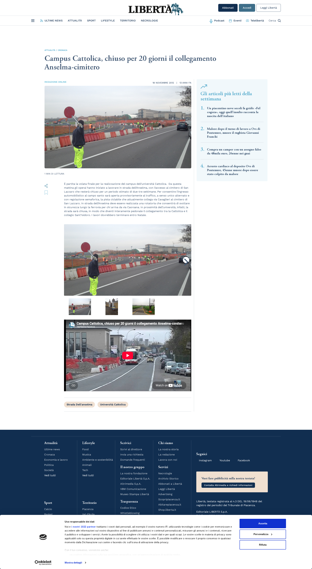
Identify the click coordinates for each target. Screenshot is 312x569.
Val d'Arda (88, 514)
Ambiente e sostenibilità (97, 459)
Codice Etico (128, 507)
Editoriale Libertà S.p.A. (135, 478)
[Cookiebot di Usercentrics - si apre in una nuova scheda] (43, 562)
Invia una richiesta (131, 454)
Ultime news (52, 449)
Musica (86, 454)
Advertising (165, 494)
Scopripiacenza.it (169, 499)
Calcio (48, 509)
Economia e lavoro (56, 459)
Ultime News (54, 20)
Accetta (262, 523)
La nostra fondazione (133, 473)
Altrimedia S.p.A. (130, 483)
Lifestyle (108, 20)
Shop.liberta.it (167, 509)
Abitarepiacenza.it (169, 504)
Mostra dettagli (73, 562)
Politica (49, 464)
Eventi (237, 20)
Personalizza (261, 534)
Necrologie (149, 20)
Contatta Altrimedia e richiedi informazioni (228, 485)
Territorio (128, 20)
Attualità (75, 20)
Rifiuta (263, 544)
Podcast (219, 20)
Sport (91, 20)
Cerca (272, 20)
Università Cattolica (113, 404)
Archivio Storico (168, 478)
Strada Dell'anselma (79, 404)
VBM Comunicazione (133, 489)
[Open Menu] (32, 20)
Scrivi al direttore (131, 449)
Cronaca (62, 50)
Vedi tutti (50, 475)
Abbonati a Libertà (170, 483)
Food (85, 449)
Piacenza (87, 509)
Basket (48, 514)
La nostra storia (168, 449)
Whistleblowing (130, 513)
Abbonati (228, 7)
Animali (87, 464)
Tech (85, 470)
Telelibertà (257, 20)
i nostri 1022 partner (83, 526)
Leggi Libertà (268, 7)
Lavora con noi (167, 459)
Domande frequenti (132, 459)
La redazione (166, 454)
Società (49, 470)
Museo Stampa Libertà (134, 494)
